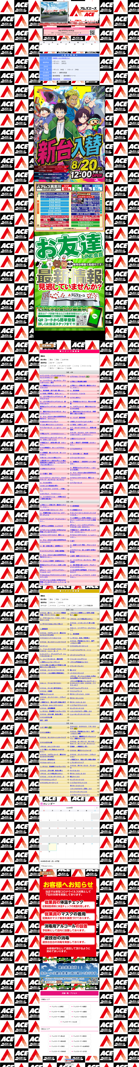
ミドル (76, 366)
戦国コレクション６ (47, 694)
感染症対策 (56, 79)
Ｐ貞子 (72, 541)
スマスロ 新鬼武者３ (47, 759)
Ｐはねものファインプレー (49, 421)
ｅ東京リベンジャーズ (77, 438)
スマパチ (53, 366)
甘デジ (52, 368)
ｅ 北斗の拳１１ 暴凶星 (79, 453)
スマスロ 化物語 (46, 691)
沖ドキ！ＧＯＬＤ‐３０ (78, 702)
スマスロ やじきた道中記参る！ (51, 688)
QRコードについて (83, 34)
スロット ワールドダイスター (50, 683)
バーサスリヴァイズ (77, 673)
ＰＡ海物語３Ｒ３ (76, 510)
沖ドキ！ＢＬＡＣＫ (77, 698)
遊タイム (61, 368)
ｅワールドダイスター (77, 457)
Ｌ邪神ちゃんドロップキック (50, 662)
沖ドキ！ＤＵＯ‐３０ (77, 785)
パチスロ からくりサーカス (50, 746)
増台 (57, 359)
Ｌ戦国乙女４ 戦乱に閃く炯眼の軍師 (83, 759)
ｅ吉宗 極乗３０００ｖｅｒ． (80, 556)
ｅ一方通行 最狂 (46, 474)
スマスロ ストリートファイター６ (52, 670)
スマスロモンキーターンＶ (79, 646)
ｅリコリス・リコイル (77, 393)
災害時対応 (67, 79)
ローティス (44, 646)
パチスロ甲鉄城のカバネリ (79, 662)
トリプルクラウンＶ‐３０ (78, 705)
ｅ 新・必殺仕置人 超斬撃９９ (51, 546)
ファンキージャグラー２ (78, 659)
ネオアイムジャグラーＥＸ (79, 688)
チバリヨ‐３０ (75, 770)
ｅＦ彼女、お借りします (78, 424)
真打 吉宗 (44, 720)
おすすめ (65, 359)
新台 (51, 359)
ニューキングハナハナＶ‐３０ (80, 714)
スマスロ (53, 605)
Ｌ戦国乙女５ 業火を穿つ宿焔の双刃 (53, 702)
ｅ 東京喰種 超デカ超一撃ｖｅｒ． (53, 390)
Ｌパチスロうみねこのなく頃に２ (51, 624)
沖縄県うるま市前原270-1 (61, 58)
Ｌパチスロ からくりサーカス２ (51, 705)
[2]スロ (61, 602)
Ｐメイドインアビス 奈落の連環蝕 (52, 551)
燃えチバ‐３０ (75, 776)
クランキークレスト (77, 666)
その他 (69, 368)
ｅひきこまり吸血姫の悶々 (49, 486)
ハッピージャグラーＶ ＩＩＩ (80, 650)
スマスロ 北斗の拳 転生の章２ (51, 714)
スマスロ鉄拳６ (45, 732)
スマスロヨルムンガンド (48, 779)
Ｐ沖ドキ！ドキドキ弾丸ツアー (50, 457)
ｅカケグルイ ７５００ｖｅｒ (50, 494)
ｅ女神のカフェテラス (47, 469)
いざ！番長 (44, 727)
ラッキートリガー (65, 366)
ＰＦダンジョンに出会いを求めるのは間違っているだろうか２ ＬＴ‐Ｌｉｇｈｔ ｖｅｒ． (53, 582)
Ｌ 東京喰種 (74, 634)
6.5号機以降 (89, 605)
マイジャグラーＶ (76, 691)
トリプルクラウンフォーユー (80, 795)
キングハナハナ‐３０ (77, 708)
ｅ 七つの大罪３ (46, 482)
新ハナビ (73, 670)
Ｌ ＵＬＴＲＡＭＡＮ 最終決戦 (51, 659)
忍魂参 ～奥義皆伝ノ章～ (79, 746)
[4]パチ (52, 363)
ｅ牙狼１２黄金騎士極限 (78, 381)
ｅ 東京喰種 (74, 390)
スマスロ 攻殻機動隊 (47, 708)
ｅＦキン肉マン (75, 397)
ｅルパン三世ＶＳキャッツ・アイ (51, 510)
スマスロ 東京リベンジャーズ (80, 750)
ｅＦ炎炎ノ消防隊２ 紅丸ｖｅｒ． (52, 393)
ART (80, 605)
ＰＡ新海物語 (74, 506)
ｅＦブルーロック (76, 482)
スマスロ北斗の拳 (46, 717)
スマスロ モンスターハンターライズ (53, 642)
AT (69, 605)
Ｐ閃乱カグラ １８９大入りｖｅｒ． (53, 433)
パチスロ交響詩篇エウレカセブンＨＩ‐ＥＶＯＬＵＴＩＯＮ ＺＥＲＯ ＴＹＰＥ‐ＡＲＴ (83, 683)
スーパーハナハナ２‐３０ (78, 792)
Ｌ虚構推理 (44, 629)
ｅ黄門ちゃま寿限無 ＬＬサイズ (51, 526)
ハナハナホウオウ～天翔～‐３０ (81, 711)
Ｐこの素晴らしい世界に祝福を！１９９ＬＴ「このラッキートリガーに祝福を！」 (83, 520)
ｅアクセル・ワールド (77, 376)
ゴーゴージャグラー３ (77, 655)
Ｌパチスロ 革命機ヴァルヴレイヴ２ (53, 711)
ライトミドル (86, 366)
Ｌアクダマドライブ (77, 762)
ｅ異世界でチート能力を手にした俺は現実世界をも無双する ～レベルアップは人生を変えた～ (53, 462)
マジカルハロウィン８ (47, 762)
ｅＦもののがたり (76, 448)
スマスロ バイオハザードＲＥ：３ (52, 776)
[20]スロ (52, 602)
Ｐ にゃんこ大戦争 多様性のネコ (52, 561)
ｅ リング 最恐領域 (77, 417)
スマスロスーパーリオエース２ (50, 638)
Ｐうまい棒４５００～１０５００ (51, 424)
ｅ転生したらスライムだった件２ (81, 421)
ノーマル (62, 605)
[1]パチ (60, 363)
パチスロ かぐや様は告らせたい (81, 619)
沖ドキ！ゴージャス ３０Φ (79, 694)
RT (74, 605)
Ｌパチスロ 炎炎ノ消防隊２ (80, 638)
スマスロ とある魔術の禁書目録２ (52, 673)
